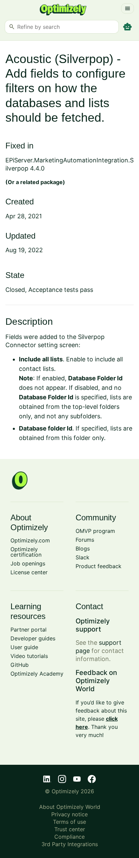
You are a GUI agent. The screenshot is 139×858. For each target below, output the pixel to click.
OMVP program (95, 530)
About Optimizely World (69, 806)
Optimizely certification (25, 552)
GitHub (19, 664)
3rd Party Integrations (69, 844)
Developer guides (32, 638)
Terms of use (69, 821)
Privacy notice (69, 814)
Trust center (69, 829)
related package (41, 182)
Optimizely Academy (36, 673)
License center (29, 572)
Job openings (27, 563)
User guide (24, 647)
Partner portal (28, 629)
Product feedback (98, 566)
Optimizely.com (30, 540)
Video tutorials (29, 656)
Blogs (83, 548)
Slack (82, 557)
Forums (85, 539)
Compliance (69, 836)
